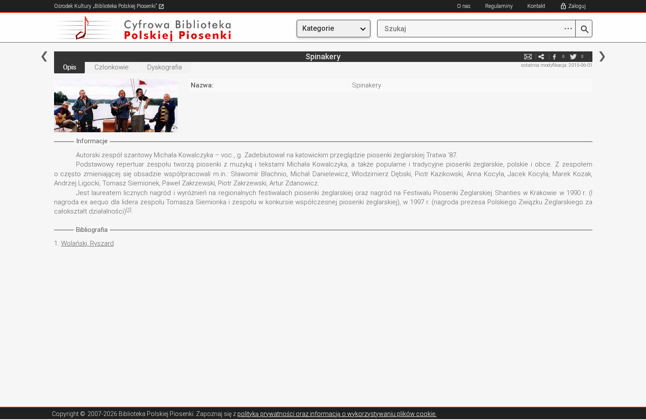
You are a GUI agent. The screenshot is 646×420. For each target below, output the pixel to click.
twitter (573, 56)
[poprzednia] (44, 56)
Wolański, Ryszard (87, 243)
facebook (554, 56)
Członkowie (111, 67)
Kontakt (536, 6)
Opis (69, 67)
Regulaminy (499, 6)
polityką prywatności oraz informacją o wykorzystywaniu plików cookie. (336, 413)
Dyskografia (164, 67)
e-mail (528, 56)
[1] (128, 210)
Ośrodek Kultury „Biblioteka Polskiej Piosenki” (106, 6)
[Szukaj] (583, 30)
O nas (464, 6)
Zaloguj (577, 6)
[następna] (602, 56)
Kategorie (318, 28)
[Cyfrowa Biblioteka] (135, 28)
